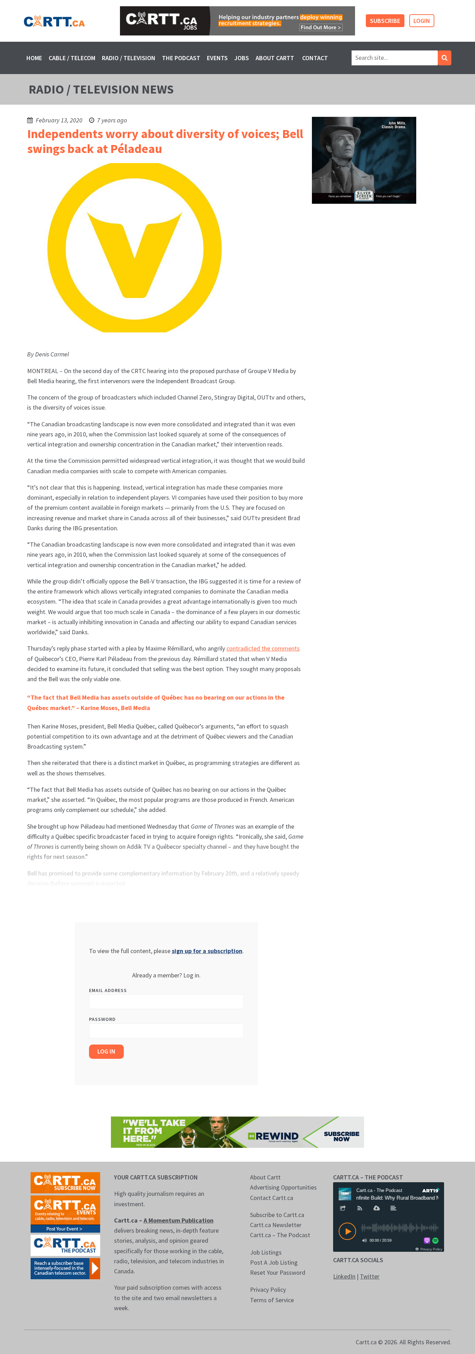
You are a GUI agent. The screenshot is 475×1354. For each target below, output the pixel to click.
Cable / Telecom (72, 58)
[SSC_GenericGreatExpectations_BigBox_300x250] (364, 160)
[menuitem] (34, 58)
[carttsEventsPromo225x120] (65, 1213)
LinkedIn (344, 1276)
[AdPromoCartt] (65, 1268)
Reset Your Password (277, 1272)
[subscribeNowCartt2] (65, 1182)
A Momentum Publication (179, 1220)
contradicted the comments (263, 648)
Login (421, 21)
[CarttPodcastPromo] (65, 1245)
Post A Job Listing (274, 1262)
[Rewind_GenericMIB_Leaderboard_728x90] (237, 1131)
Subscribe (385, 21)
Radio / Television (128, 58)
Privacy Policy (268, 1289)
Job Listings (266, 1252)
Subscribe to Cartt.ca (277, 1215)
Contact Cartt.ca (271, 1198)
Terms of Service (272, 1300)
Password (102, 1019)
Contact (315, 58)
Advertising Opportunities (283, 1187)
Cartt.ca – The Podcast (280, 1235)
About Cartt (275, 58)
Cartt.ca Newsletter (275, 1225)
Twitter (369, 1276)
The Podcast (181, 58)
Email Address (108, 990)
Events (217, 58)
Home (34, 58)
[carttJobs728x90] (237, 20)
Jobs (241, 58)
